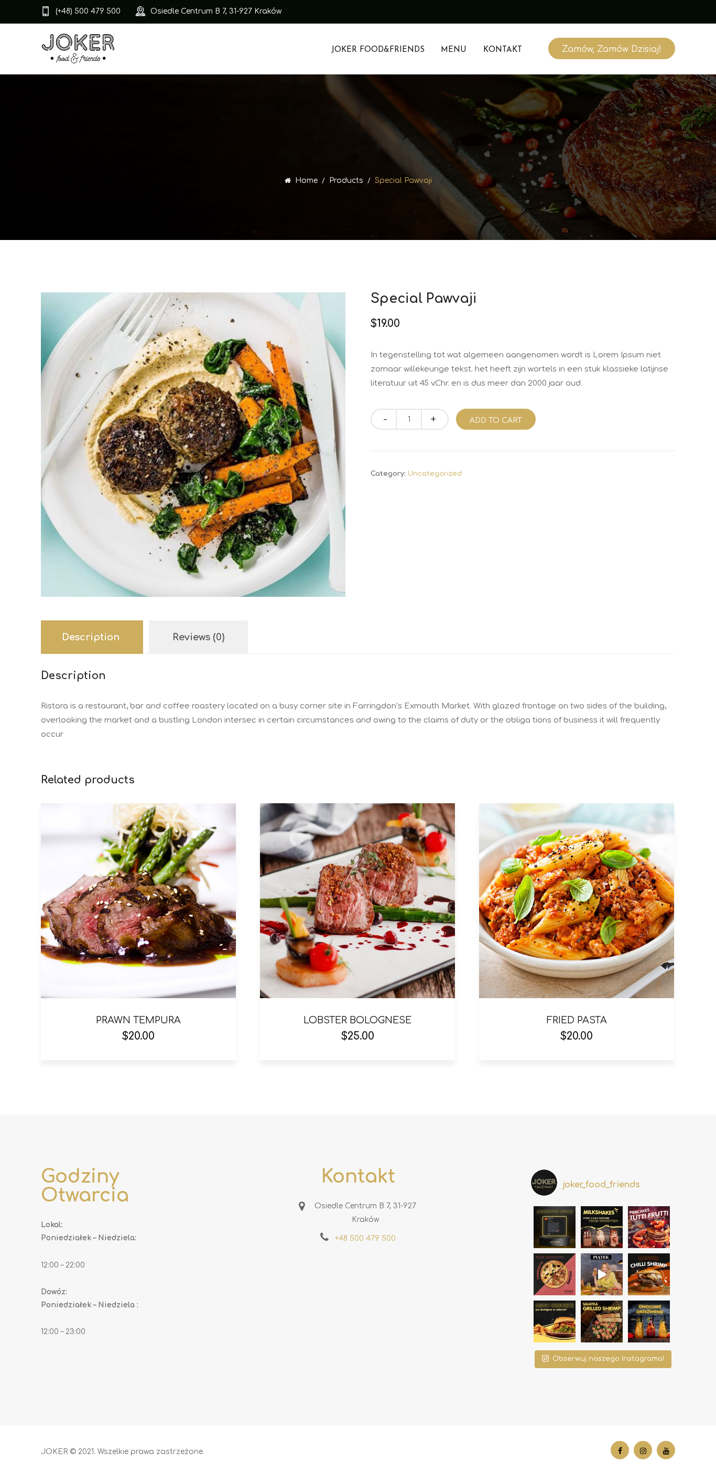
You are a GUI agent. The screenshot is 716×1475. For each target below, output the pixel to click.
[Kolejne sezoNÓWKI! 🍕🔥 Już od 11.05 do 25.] (555, 1274)
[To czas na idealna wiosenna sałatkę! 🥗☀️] (602, 1321)
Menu (454, 50)
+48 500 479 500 (365, 1238)
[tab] (90, 637)
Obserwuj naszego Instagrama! (608, 1358)
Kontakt (502, 50)
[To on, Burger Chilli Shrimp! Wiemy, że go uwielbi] (649, 1274)
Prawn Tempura (138, 1020)
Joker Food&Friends (378, 50)
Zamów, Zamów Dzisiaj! (611, 49)
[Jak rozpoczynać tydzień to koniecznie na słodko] (649, 1227)
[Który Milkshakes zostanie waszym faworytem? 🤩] (602, 1227)
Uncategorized (435, 473)
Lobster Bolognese (357, 1020)
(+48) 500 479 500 (88, 11)
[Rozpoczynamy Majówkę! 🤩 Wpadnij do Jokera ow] (649, 1321)
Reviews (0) (198, 637)
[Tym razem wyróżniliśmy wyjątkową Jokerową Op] (555, 1227)
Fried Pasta (577, 1020)
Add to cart (496, 420)
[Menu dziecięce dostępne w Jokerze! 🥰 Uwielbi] (555, 1321)
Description (91, 637)
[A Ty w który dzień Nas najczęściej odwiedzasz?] (602, 1274)
